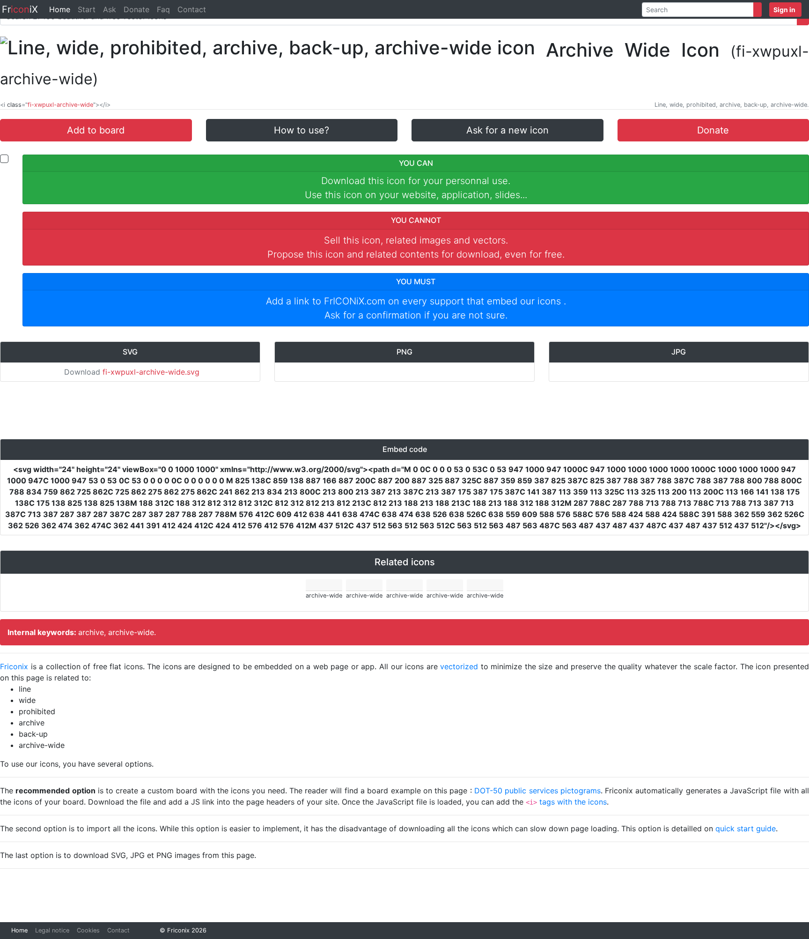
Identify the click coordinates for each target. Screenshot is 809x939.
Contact (191, 9)
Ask (109, 9)
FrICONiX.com (354, 301)
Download (131, 372)
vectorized (459, 666)
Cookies (88, 930)
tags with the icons (573, 801)
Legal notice (52, 930)
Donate (136, 9)
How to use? (301, 130)
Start (87, 9)
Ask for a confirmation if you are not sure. (415, 315)
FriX (20, 9)
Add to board (96, 130)
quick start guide (745, 828)
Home (59, 9)
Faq (163, 9)
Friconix (14, 666)
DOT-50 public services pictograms (537, 790)
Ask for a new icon (507, 130)
